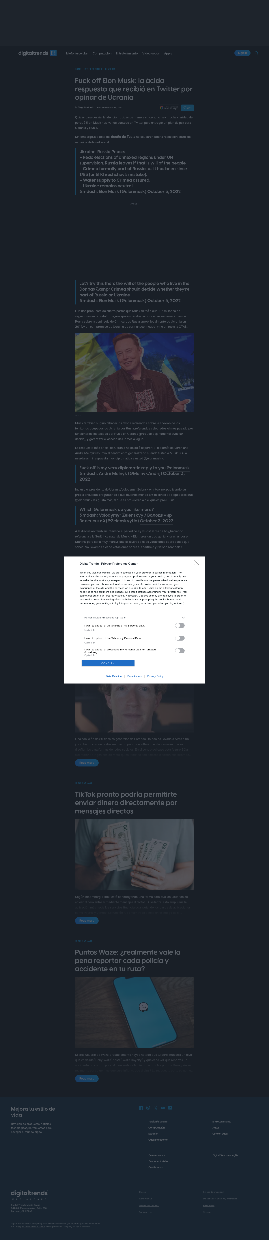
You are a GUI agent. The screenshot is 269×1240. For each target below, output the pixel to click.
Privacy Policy (155, 676)
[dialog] (134, 620)
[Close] (197, 564)
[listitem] (134, 617)
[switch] (180, 625)
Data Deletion (114, 676)
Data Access (134, 676)
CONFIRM (108, 663)
